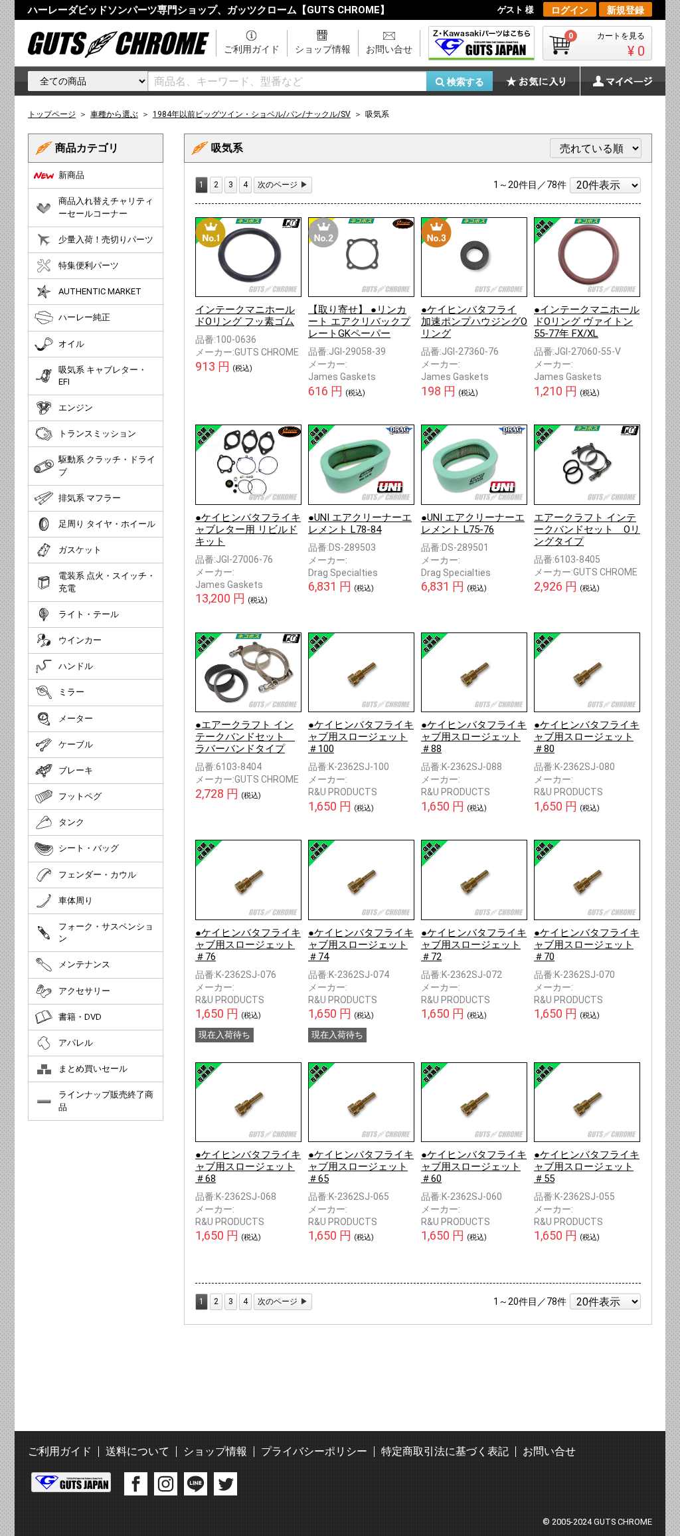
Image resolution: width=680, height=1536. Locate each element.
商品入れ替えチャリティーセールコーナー (105, 207)
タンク (71, 822)
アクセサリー (84, 991)
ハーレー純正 (84, 317)
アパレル (75, 1043)
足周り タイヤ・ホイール (106, 524)
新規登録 (625, 10)
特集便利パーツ (88, 265)
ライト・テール (88, 614)
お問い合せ (389, 49)
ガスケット (80, 550)
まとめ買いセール (93, 1069)
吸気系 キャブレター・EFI (102, 376)
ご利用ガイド (252, 49)
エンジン (75, 408)
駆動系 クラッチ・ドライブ (106, 465)
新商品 (71, 175)
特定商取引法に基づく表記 (445, 1451)
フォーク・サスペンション (105, 932)
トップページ (52, 114)
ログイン (569, 10)
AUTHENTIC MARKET (99, 291)
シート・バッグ (88, 848)
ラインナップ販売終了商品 (105, 1100)
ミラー (71, 692)
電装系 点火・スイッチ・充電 (106, 582)
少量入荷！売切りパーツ (105, 239)
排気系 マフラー (89, 498)
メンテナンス (84, 964)
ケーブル (75, 744)
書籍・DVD (80, 1017)
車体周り (75, 901)
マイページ (615, 81)
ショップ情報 (323, 49)
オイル (71, 344)
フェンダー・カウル (97, 875)
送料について (137, 1451)
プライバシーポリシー (314, 1451)
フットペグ (80, 796)
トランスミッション (97, 433)
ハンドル (75, 666)
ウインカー (80, 640)
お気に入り (542, 81)
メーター (75, 718)
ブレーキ (75, 770)
